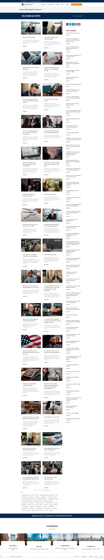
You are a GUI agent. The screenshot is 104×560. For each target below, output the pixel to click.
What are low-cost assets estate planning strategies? (73, 286)
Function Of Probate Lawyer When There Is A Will (30, 225)
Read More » (25, 46)
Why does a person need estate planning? (31, 68)
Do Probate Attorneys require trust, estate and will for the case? (52, 164)
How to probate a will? (50, 194)
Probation (23, 510)
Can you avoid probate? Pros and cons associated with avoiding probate (73, 112)
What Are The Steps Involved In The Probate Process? (73, 227)
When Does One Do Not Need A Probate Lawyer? (72, 104)
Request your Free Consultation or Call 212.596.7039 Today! (52, 516)
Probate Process (48, 508)
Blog (62, 4)
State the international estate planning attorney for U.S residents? (73, 235)
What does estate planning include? (72, 378)
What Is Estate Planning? (72, 315)
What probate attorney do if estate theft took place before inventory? (72, 184)
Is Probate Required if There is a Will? (73, 119)
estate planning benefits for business (28, 498)
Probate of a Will (32, 508)
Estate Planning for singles (48, 500)
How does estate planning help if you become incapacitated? (73, 205)
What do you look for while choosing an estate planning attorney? (72, 349)
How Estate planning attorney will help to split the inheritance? (73, 251)
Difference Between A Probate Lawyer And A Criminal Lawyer (73, 145)
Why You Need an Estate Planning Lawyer (50, 478)
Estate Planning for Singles (72, 132)
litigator (41, 504)
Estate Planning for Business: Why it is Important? (52, 449)
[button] (67, 24)
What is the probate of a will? (72, 371)
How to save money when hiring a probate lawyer (29, 449)
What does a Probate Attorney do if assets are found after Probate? (73, 399)
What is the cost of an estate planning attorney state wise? (31, 286)
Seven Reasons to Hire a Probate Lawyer (73, 384)
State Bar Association (35, 510)
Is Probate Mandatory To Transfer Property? (29, 195)
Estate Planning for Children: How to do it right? (73, 71)
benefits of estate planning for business (47, 495)
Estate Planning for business (53, 498)
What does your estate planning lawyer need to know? (73, 176)
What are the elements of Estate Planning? (73, 198)
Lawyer (36, 504)
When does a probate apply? (72, 413)
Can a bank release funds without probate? (51, 38)
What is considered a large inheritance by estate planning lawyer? (73, 162)
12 (48, 490)
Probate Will (55, 508)
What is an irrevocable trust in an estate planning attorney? (73, 169)
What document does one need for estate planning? (73, 301)
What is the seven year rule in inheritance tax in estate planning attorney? (73, 153)
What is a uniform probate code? (73, 84)
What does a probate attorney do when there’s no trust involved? (73, 139)
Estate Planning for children (27, 500)
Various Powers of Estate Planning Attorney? (71, 272)
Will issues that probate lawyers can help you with (73, 56)
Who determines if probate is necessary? (72, 391)
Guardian (56, 502)
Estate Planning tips (49, 502)
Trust (44, 510)
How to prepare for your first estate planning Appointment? (31, 478)
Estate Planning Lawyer (40, 502)
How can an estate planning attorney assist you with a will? (73, 97)
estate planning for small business (28, 502)
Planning (51, 504)
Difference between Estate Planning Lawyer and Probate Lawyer (73, 64)
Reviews (57, 4)
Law (33, 504)
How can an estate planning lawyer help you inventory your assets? (30, 132)
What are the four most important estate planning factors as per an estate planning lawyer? (51, 386)
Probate (55, 504)
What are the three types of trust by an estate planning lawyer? (51, 69)
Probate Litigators (25, 508)
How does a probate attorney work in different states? (51, 225)
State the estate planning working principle (29, 384)
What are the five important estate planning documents (51, 131)
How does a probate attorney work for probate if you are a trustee (30, 100)
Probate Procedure (40, 508)
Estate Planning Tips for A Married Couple (72, 407)
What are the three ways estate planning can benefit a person (31, 417)
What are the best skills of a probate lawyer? (72, 78)
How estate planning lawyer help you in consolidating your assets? (73, 358)
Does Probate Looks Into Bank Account (73, 419)
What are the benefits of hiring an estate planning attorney (73, 266)
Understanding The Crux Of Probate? (72, 191)
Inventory (29, 504)
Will (47, 510)
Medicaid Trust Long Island (16, 556)
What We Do (51, 4)
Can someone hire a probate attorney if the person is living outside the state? (52, 320)
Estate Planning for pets (37, 500)
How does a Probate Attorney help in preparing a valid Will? (73, 321)
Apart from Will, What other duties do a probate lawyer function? (72, 48)
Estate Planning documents (41, 498)
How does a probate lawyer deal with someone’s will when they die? (31, 352)
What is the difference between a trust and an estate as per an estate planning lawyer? (73, 294)
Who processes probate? (29, 37)
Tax (41, 510)
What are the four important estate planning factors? (30, 320)
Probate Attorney (25, 506)
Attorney (36, 495)
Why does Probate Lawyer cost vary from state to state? (73, 90)
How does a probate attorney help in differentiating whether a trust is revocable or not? (73, 243)
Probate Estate (38, 506)
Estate (56, 495)
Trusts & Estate (29, 4)
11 (47, 490)
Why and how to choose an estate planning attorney (72, 126)
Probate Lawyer (51, 506)
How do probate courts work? (52, 417)
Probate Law (45, 506)
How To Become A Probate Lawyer (51, 100)
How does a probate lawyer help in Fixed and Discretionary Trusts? (73, 213)
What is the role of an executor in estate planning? (73, 335)
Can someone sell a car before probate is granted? (73, 279)
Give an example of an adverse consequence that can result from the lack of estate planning (52, 288)
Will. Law (51, 510)
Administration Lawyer (26, 495)
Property (28, 510)
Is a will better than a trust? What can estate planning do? (52, 351)
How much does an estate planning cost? (72, 220)
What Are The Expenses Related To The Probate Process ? (73, 259)
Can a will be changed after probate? (72, 365)
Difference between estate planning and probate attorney (73, 308)
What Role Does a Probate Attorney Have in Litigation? (30, 255)
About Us (43, 4)
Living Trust (46, 504)
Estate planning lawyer (50, 254)
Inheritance (24, 504)
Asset (32, 495)
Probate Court (31, 506)
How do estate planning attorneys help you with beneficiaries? (29, 164)
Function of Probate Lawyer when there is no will (72, 328)
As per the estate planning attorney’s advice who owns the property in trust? (73, 40)
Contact (67, 4)
